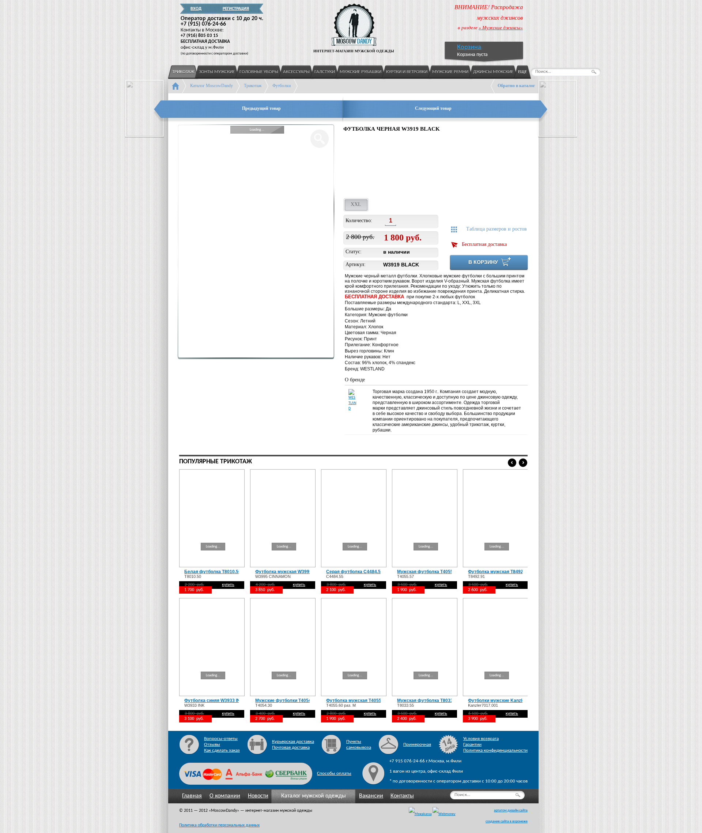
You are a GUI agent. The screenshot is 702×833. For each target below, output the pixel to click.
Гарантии (472, 744)
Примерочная (417, 744)
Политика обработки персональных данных (219, 825)
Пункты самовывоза (358, 744)
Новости (258, 796)
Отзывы (212, 744)
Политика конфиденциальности (495, 750)
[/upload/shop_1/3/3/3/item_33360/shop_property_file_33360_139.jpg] (457, 166)
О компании (225, 796)
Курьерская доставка (293, 741)
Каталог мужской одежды (313, 796)
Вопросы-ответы (221, 738)
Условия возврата (481, 738)
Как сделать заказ (222, 750)
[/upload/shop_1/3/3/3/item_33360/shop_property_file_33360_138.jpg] (409, 166)
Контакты (402, 796)
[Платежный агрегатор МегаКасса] (420, 814)
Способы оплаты (334, 773)
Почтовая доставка (291, 747)
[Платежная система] (444, 814)
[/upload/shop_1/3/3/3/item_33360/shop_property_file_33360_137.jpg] (361, 166)
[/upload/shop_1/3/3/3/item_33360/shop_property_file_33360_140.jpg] (503, 166)
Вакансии (371, 796)
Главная (192, 796)
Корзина (469, 47)
